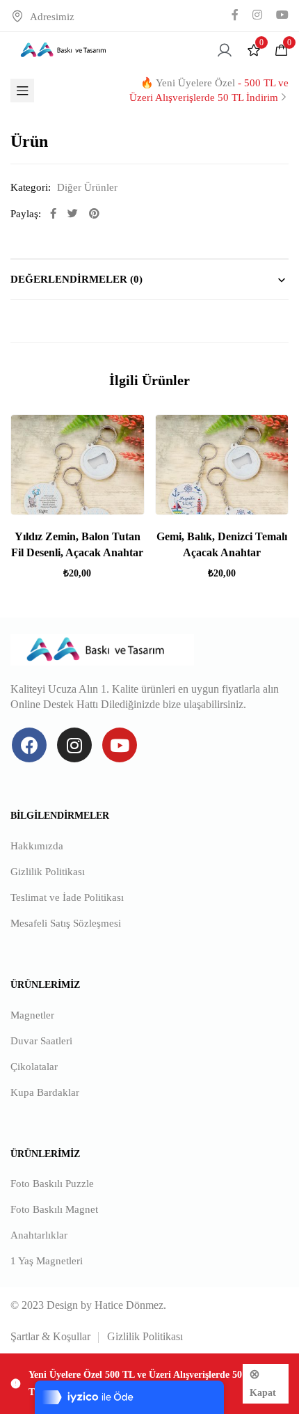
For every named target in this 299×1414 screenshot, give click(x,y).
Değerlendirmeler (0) (76, 279)
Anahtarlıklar (38, 1235)
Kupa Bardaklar (44, 1092)
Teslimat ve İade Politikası (67, 897)
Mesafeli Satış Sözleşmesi (65, 923)
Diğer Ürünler (87, 187)
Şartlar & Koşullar (50, 1336)
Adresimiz (52, 16)
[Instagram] (74, 745)
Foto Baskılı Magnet (54, 1209)
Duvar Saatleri (41, 1040)
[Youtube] (119, 745)
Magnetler (32, 1015)
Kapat (263, 1393)
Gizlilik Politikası (47, 871)
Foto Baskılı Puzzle (52, 1183)
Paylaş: (25, 213)
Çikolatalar (34, 1066)
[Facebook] (29, 745)
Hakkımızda (36, 845)
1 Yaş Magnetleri (46, 1260)
